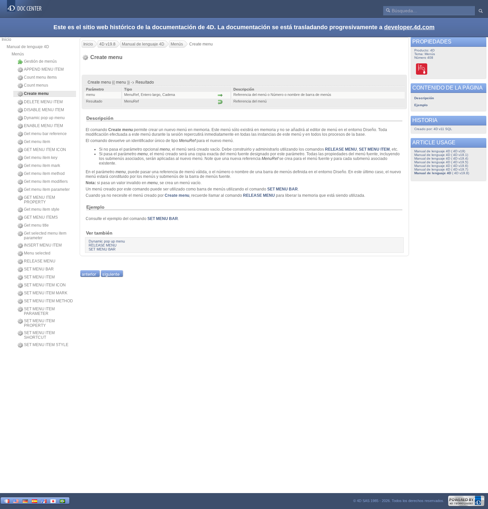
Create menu (177, 195)
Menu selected (37, 253)
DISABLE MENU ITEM (44, 110)
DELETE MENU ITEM (43, 102)
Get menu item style (41, 209)
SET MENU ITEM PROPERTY (39, 323)
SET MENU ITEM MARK (45, 293)
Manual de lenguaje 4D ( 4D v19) (439, 151)
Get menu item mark (42, 165)
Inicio (6, 39)
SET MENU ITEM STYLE (46, 344)
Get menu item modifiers (46, 181)
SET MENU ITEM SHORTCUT (39, 335)
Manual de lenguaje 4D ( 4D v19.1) (441, 155)
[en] (16, 500)
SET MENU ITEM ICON (45, 285)
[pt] (62, 500)
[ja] (53, 500)
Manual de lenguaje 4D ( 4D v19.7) (441, 169)
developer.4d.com (409, 27)
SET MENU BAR (39, 269)
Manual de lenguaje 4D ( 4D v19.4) (441, 158)
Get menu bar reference (45, 133)
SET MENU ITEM (39, 277)
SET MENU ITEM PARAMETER (39, 311)
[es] (34, 500)
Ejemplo (421, 105)
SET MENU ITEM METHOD (48, 301)
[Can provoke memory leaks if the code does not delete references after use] (422, 69)
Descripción (424, 98)
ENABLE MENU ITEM (43, 125)
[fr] (6, 500)
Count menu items (40, 77)
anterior (89, 274)
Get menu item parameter (47, 189)
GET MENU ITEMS (41, 217)
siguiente (111, 274)
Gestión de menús (40, 61)
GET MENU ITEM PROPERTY (39, 199)
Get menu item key (40, 157)
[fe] (43, 500)
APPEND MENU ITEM (44, 69)
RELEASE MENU (39, 261)
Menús (18, 54)
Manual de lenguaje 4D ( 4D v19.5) (441, 162)
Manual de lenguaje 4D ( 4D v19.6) (441, 166)
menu (165, 149)
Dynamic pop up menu (44, 117)
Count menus (36, 85)
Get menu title (36, 225)
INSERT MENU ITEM (43, 245)
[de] (25, 500)
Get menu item (37, 141)
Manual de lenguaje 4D (28, 46)
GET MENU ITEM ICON (45, 149)
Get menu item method (44, 173)
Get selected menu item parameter (45, 235)
